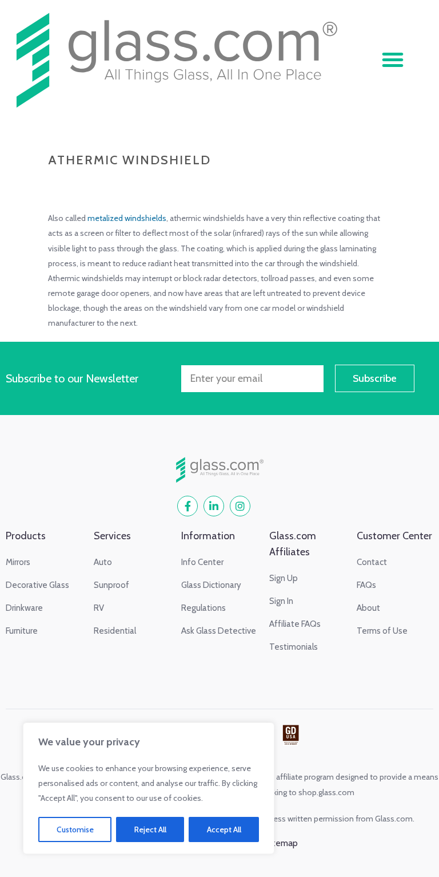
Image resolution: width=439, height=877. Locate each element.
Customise (75, 829)
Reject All (150, 829)
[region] (148, 788)
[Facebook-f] (187, 506)
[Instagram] (240, 506)
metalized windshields (126, 218)
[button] (393, 59)
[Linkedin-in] (213, 506)
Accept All (224, 829)
